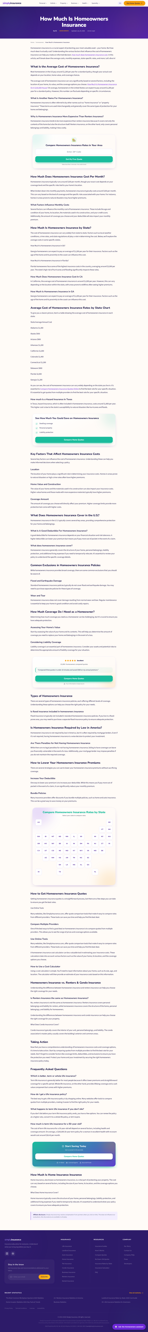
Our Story (127, 1246)
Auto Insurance (67, 1255)
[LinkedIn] (7, 1253)
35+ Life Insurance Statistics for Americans (116, 1302)
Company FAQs (129, 1255)
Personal (42, 3)
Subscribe (44, 1277)
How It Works (99, 1250)
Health (84, 3)
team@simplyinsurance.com (94, 1326)
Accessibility (41, 1308)
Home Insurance (67, 1259)
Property (63, 3)
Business (74, 3)
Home (32, 42)
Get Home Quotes (133, 3)
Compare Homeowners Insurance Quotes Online (59, 389)
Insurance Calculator (102, 1268)
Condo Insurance (68, 1268)
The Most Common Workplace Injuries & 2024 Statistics (25, 1298)
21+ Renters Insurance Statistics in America (68, 1298)
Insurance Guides (101, 1246)
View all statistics (135, 1293)
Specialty (95, 3)
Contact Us (128, 1250)
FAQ (96, 1272)
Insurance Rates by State (103, 1264)
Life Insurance (67, 1246)
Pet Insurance (67, 1264)
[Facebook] (13, 1253)
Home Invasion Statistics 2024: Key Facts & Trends (23, 1302)
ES (120, 3)
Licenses (32, 1308)
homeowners (40, 42)
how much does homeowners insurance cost (90, 54)
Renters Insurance (68, 1276)
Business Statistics (60, 1302)
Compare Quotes (101, 1255)
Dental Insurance (68, 1281)
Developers (128, 1264)
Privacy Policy (9, 1308)
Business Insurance (68, 1272)
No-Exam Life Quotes (102, 1259)
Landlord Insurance (69, 1250)
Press (126, 1259)
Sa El (55, 31)
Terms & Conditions (21, 1308)
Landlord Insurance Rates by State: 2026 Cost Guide (119, 1298)
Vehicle (52, 3)
